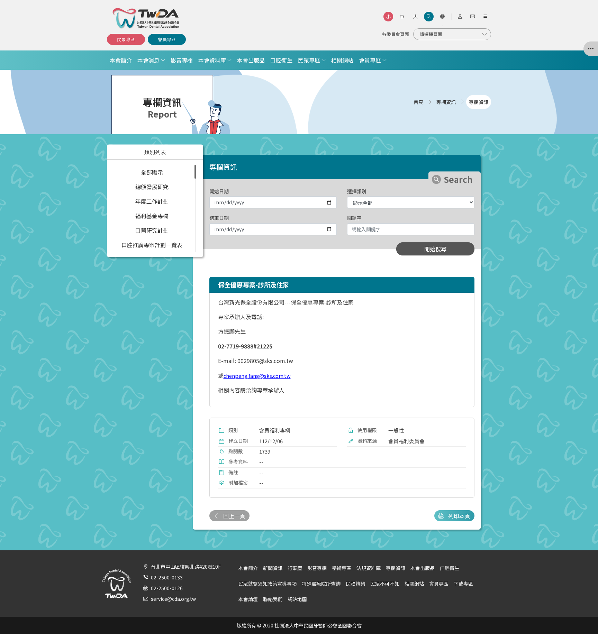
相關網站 (342, 60)
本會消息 (148, 60)
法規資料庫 (368, 568)
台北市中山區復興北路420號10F (186, 566)
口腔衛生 (281, 60)
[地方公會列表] (590, 48)
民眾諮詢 (355, 583)
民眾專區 (126, 39)
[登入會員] (460, 16)
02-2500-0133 (167, 577)
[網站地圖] (485, 16)
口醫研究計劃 (152, 230)
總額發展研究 (152, 187)
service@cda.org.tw (173, 598)
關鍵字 (354, 217)
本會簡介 (121, 60)
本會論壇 (248, 599)
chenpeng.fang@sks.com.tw (257, 375)
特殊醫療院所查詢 (321, 583)
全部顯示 (152, 172)
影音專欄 (182, 60)
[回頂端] (584, 615)
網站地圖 (297, 599)
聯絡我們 (272, 599)
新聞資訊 (272, 568)
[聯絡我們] (472, 16)
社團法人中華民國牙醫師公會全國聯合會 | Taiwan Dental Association (146, 18)
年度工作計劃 (152, 201)
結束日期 (219, 217)
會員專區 (167, 39)
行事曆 (295, 568)
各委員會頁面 (395, 34)
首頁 (418, 102)
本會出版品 (251, 60)
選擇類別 (356, 191)
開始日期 (219, 191)
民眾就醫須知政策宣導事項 (267, 583)
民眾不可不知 (384, 583)
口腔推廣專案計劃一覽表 (151, 245)
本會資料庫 (212, 60)
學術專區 (341, 568)
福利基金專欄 (152, 216)
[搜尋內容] (429, 16)
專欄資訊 (395, 568)
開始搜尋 (435, 249)
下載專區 (463, 583)
